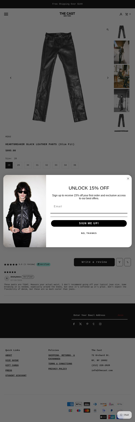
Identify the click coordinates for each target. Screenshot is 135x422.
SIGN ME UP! (89, 223)
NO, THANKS (89, 233)
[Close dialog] (128, 179)
